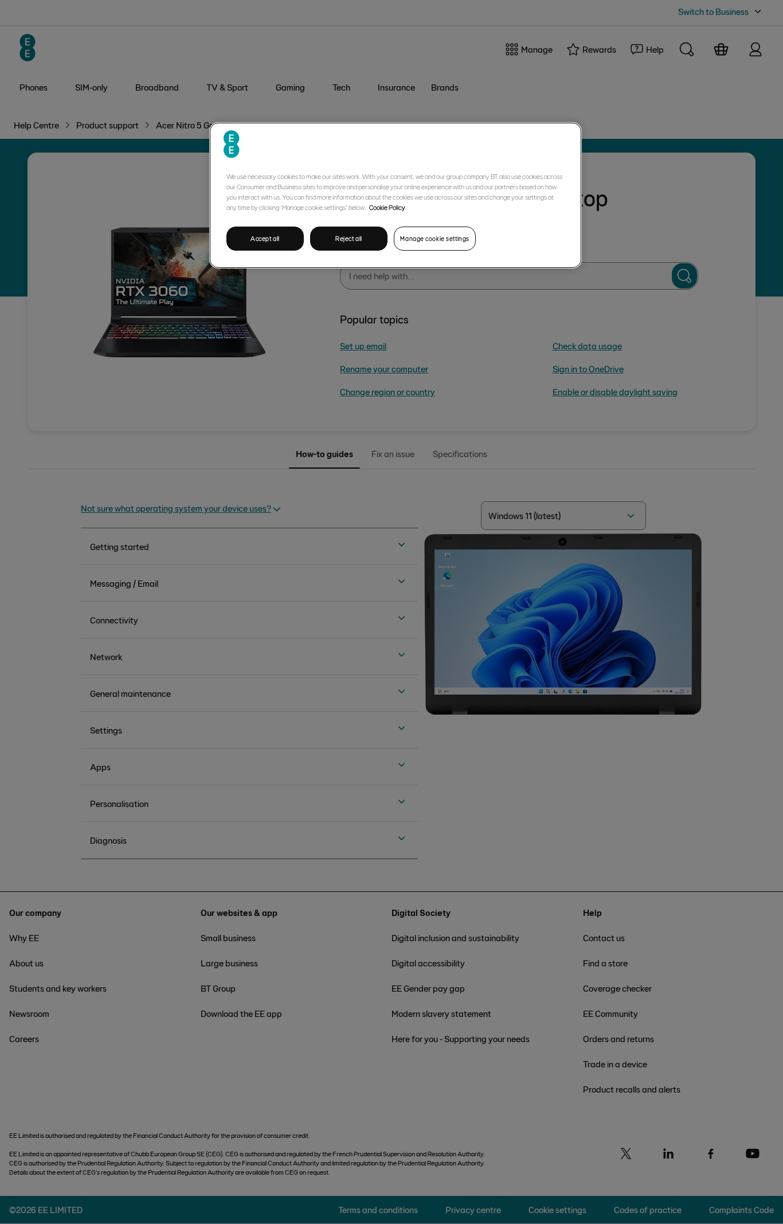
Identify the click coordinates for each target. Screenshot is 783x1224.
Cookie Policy (387, 207)
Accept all (265, 238)
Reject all (348, 238)
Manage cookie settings (434, 238)
